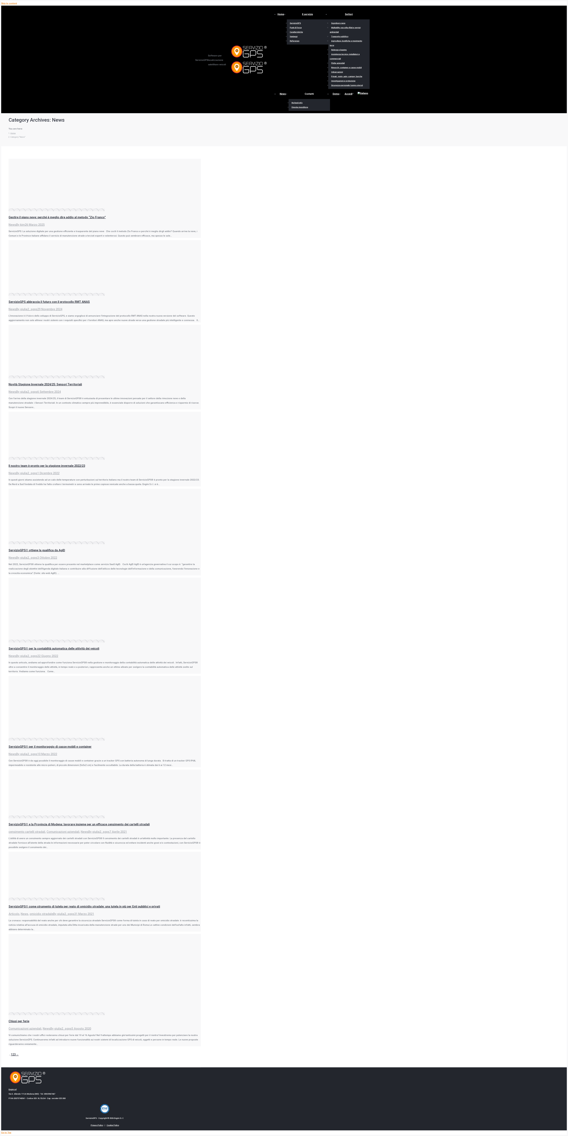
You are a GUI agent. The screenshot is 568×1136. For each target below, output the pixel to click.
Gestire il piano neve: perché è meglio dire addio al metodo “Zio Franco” (57, 217)
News (12, 224)
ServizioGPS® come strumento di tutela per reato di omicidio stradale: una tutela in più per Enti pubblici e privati (84, 906)
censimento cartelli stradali (27, 832)
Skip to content (9, 3)
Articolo (14, 914)
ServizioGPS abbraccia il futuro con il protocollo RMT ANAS (49, 302)
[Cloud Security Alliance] (104, 1113)
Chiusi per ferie (19, 1021)
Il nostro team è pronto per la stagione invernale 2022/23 (47, 466)
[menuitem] (363, 93)
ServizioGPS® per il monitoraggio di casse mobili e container (50, 746)
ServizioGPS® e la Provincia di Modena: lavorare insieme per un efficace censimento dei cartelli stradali (79, 824)
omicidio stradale (41, 914)
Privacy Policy (97, 1125)
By (20, 224)
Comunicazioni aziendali (63, 832)
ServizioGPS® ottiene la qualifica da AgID (37, 550)
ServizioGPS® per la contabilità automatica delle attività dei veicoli (54, 648)
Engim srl (13, 1089)
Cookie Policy (113, 1125)
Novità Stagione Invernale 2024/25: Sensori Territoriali (45, 384)
